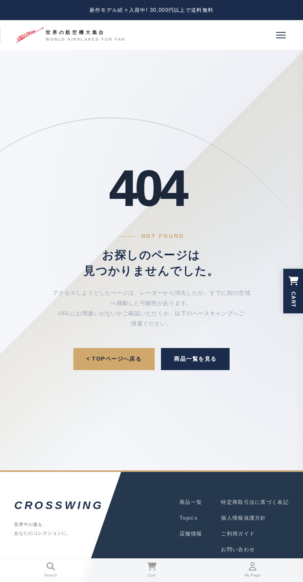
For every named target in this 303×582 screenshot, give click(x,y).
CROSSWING (56, 505)
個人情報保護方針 (243, 518)
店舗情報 (191, 534)
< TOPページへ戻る (114, 359)
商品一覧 (191, 502)
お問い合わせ (238, 549)
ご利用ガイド (238, 534)
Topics (189, 518)
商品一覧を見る (195, 359)
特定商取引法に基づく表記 (255, 502)
